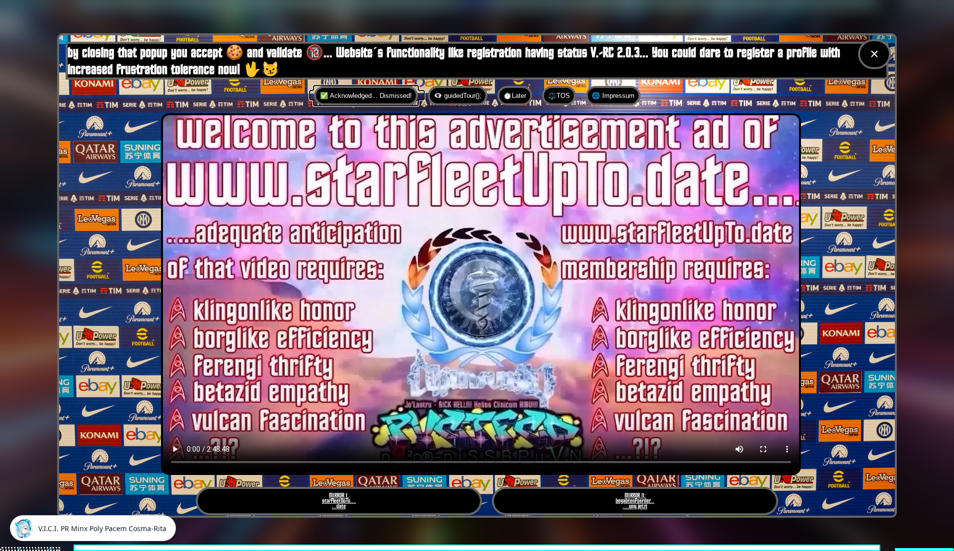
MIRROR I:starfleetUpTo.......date (339, 501)
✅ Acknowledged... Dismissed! (366, 95)
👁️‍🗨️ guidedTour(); (457, 95)
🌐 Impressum (613, 95)
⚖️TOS (559, 95)
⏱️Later (514, 95)
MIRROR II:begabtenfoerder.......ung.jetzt (635, 501)
